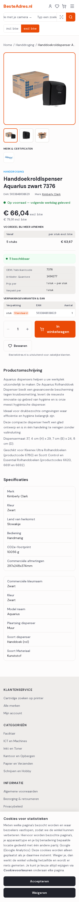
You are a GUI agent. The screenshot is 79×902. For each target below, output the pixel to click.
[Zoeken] (70, 17)
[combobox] (30, 17)
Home (8, 45)
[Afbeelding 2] (26, 135)
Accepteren (39, 881)
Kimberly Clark (51, 194)
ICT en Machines (15, 741)
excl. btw (30, 28)
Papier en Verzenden (18, 763)
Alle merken (12, 706)
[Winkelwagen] (64, 6)
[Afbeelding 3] (42, 135)
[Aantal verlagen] (8, 329)
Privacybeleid (13, 806)
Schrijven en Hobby (17, 771)
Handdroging (25, 45)
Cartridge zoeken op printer (23, 698)
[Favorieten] (57, 6)
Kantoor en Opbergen (19, 756)
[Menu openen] (72, 6)
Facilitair (9, 733)
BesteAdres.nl (18, 6)
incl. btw (12, 28)
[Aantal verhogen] (27, 329)
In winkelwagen (58, 329)
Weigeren (39, 893)
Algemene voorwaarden (21, 791)
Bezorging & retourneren (21, 799)
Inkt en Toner (13, 748)
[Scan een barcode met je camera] (61, 17)
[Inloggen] (50, 6)
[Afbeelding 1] (11, 135)
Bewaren (20, 346)
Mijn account (13, 713)
